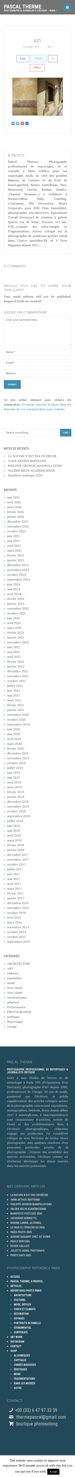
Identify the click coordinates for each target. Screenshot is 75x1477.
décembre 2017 (17, 855)
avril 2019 (14, 782)
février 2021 (15, 705)
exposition (14, 978)
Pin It (37, 67)
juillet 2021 (15, 686)
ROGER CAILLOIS (19, 1246)
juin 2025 (13, 536)
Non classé (14, 988)
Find (65, 432)
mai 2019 (13, 777)
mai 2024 (13, 589)
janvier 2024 (15, 603)
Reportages (15, 1021)
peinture (13, 1002)
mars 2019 (14, 787)
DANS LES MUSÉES (24, 1383)
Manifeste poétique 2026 (25, 475)
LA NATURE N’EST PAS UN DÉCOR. (32, 456)
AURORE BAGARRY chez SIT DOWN (30, 1236)
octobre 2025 (16, 531)
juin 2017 (13, 874)
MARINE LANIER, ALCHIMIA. (26, 1222)
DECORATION (21, 1313)
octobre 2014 (16, 932)
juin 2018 (13, 826)
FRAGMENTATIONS (24, 1378)
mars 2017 (14, 888)
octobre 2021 (16, 681)
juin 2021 (13, 690)
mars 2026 (14, 507)
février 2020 (15, 748)
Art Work (16, 1337)
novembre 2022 (18, 642)
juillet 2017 (15, 869)
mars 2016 (14, 922)
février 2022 (15, 661)
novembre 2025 (18, 526)
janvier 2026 (15, 517)
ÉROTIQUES (20, 1369)
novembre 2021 (18, 676)
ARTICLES (16, 1286)
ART (10, 968)
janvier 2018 (15, 850)
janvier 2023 (15, 637)
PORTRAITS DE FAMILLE (27, 1323)
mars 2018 (14, 840)
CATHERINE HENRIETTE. (24, 1218)
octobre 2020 (16, 719)
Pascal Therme (30, 6)
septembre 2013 (18, 941)
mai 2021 (13, 695)
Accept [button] (53, 1471)
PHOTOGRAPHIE (19, 1012)
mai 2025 (13, 541)
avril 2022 (14, 657)
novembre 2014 (18, 927)
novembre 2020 (18, 715)
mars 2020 (14, 743)
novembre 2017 (18, 859)
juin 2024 (13, 584)
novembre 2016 (18, 908)
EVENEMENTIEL (22, 1327)
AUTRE (18, 1388)
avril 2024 (14, 594)
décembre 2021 (17, 671)
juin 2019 (13, 772)
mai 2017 (13, 879)
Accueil (15, 1276)
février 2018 (15, 845)
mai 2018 (13, 830)
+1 (53, 58)
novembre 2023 (18, 608)
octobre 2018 (16, 811)
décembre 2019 (17, 753)
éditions (12, 973)
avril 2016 (14, 917)
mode (11, 983)
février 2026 (15, 512)
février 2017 (15, 893)
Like (23, 58)
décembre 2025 (17, 521)
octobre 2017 (16, 864)
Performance (16, 1007)
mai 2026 (13, 497)
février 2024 (15, 599)
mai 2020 (13, 734)
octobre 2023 (16, 613)
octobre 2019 (16, 763)
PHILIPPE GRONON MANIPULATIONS (35, 466)
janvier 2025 (15, 560)
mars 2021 (14, 700)
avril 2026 (14, 502)
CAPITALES (20, 1360)
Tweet (38, 58)
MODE (17, 1374)
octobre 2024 (16, 574)
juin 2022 (13, 647)
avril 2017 (14, 884)
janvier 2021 (15, 710)
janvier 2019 (15, 797)
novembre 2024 (18, 570)
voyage (12, 1026)
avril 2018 (14, 835)
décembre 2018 (17, 801)
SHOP (13, 1350)
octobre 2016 (16, 912)
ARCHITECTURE (18, 963)
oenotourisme (17, 997)
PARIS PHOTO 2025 (21, 1232)
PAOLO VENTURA (20, 1241)
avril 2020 (14, 739)
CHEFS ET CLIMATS (25, 1309)
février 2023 (15, 632)
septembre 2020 (18, 724)
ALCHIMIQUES (22, 1355)
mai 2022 (13, 652)
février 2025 (15, 555)
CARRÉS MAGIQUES (25, 1364)
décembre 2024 (17, 565)
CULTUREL (20, 1299)
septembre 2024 (18, 579)
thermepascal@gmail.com (41, 1417)
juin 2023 (13, 618)
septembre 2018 (18, 816)
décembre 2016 (17, 903)
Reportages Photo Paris (26, 1290)
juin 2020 (13, 729)
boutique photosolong (36, 1424)
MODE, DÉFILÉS (22, 1304)
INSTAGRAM (17, 1341)
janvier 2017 (15, 898)
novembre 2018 (18, 806)
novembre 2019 (18, 758)
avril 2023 (14, 623)
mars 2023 (14, 628)
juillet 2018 (15, 821)
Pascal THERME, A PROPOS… (27, 1281)
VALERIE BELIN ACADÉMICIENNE (31, 470)
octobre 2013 (16, 937)
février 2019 (15, 792)
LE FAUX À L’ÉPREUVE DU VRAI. (27, 1227)
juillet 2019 (15, 768)
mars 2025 (14, 550)
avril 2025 (14, 546)
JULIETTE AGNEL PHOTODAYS (27, 1250)
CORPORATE (21, 1332)
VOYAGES (19, 1318)
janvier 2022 (15, 666)
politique (13, 1017)
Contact (15, 1346)
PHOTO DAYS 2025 (20, 1255)
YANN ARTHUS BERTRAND (27, 461)
